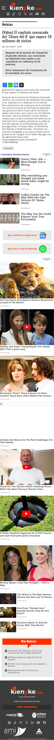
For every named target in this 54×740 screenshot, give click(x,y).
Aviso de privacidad (27, 697)
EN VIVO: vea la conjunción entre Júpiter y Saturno (27, 665)
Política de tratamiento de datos (27, 701)
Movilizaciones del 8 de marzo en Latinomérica (23, 671)
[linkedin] (31, 14)
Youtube (8, 148)
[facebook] (43, 14)
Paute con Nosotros (27, 707)
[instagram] (19, 14)
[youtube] (37, 14)
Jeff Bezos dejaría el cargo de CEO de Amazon (25, 658)
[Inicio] (26, 7)
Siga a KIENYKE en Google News (23, 235)
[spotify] (8, 14)
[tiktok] (13, 14)
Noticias (7, 24)
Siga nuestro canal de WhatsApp (23, 248)
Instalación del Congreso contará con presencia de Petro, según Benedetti (25, 651)
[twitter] (25, 14)
